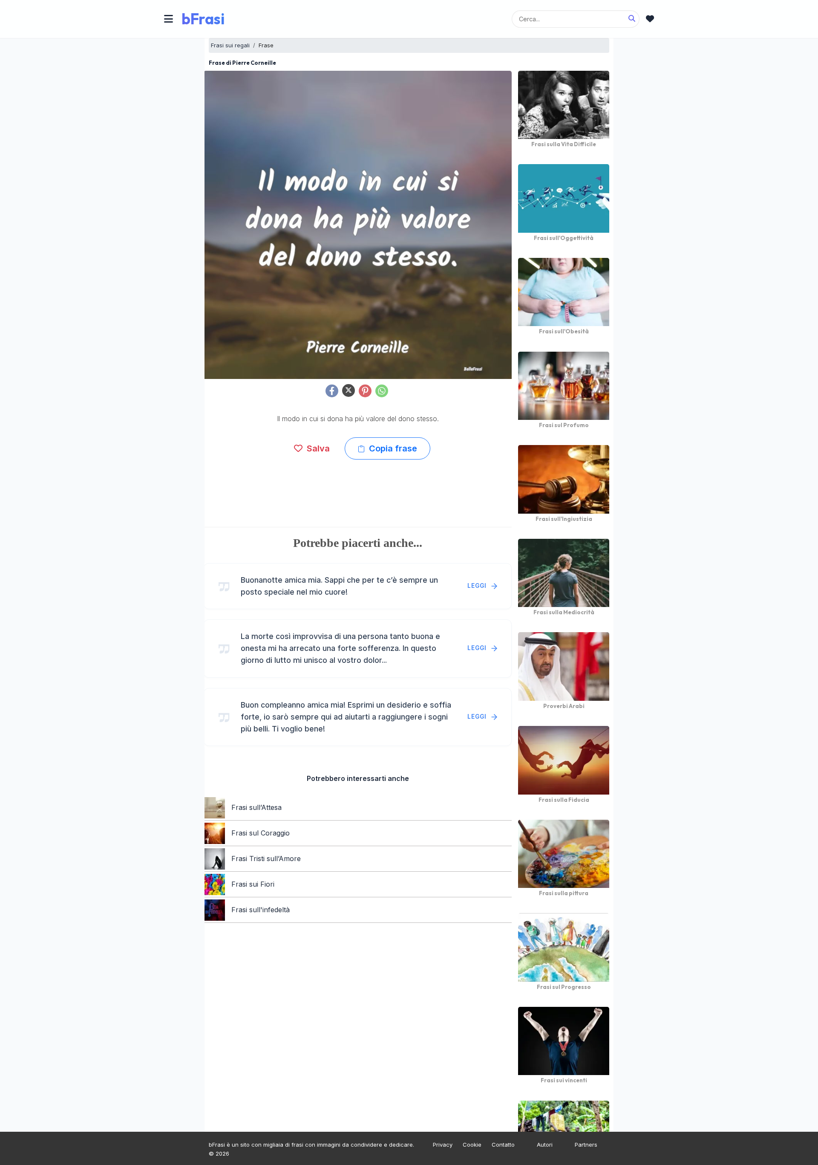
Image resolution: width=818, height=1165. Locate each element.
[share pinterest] (365, 390)
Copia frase (392, 448)
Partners (586, 1144)
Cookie (472, 1144)
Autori (545, 1144)
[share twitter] (348, 390)
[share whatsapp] (381, 390)
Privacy (442, 1144)
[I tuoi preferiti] (650, 19)
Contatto (503, 1144)
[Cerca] (631, 18)
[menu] (168, 19)
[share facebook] (331, 390)
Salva (317, 448)
